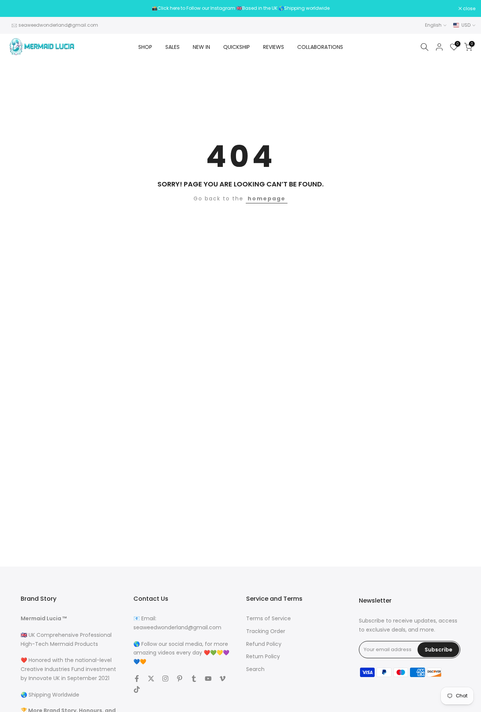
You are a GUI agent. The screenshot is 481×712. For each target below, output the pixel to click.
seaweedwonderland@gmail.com (58, 25)
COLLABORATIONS (320, 47)
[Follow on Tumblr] (194, 678)
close (16, 8)
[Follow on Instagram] (165, 678)
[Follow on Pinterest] (179, 678)
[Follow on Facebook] (136, 678)
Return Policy (263, 656)
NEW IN (201, 47)
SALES (172, 47)
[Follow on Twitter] (151, 678)
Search (255, 669)
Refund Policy (263, 644)
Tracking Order (265, 631)
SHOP (145, 47)
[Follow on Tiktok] (136, 689)
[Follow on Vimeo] (222, 678)
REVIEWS (273, 47)
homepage (267, 198)
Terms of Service (268, 618)
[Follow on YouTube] (208, 678)
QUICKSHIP (236, 47)
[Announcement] (240, 8)
